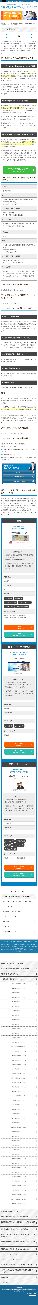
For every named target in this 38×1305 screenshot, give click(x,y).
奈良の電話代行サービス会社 (19, 1122)
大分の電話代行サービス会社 (19, 1190)
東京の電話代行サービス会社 (19, 1042)
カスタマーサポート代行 (9, 1254)
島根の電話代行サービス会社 (19, 1136)
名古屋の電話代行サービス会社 (18, 1096)
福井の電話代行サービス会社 (19, 1073)
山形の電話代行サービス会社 (19, 1010)
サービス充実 (19, 476)
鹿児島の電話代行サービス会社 (18, 1199)
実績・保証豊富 (19, 481)
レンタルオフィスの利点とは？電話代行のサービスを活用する (18, 1235)
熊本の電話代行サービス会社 (19, 1185)
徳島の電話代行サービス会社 (19, 1154)
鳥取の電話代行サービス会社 (19, 1131)
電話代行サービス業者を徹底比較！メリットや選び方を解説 (22, 1)
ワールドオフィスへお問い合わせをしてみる (19, 874)
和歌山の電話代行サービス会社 (18, 1127)
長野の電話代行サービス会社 (19, 1082)
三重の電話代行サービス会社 (19, 1100)
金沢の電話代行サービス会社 (19, 1069)
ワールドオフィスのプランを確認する (19, 867)
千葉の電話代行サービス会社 (19, 1037)
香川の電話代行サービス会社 (19, 1158)
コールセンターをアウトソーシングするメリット (16, 1264)
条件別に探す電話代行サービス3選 (12, 963)
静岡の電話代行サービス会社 (19, 1091)
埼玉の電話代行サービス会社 (19, 1033)
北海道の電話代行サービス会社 (18, 984)
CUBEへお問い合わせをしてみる (19, 634)
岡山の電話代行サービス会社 (19, 1140)
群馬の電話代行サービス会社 (19, 1028)
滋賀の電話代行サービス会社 (19, 1105)
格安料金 (19, 472)
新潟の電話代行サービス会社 (19, 1055)
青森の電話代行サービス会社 (19, 993)
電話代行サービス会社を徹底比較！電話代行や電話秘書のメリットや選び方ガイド (20, 1290)
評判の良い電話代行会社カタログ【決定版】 (17, 901)
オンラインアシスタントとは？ (11, 1259)
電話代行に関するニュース (9, 1211)
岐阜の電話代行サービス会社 (19, 1087)
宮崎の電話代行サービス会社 (19, 1194)
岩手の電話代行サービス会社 (19, 997)
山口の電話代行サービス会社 (19, 1149)
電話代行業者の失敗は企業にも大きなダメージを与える (18, 1242)
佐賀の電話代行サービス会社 (19, 1176)
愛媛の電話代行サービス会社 (19, 1163)
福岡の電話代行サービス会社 (19, 1172)
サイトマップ (5, 1282)
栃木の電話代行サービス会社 (19, 1024)
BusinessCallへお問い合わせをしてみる (19, 751)
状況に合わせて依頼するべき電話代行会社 (14, 1216)
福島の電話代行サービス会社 (19, 1015)
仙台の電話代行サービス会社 (19, 1001)
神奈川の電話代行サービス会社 (18, 1046)
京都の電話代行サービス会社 (19, 1109)
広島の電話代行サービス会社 (19, 1145)
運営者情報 (4, 1277)
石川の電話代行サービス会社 (19, 1064)
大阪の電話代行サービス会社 (19, 1113)
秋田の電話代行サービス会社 (19, 1006)
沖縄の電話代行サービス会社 (19, 1203)
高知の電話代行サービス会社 (19, 1167)
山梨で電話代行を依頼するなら (18, 1078)
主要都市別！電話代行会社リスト (11, 979)
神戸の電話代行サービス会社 (19, 1118)
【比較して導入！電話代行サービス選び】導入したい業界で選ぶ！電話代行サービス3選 (19, 169)
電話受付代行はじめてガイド (10, 974)
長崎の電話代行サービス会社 (19, 1181)
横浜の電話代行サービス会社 (19, 1051)
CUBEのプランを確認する (19, 627)
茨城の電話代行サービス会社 (19, 1019)
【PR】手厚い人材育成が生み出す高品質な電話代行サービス (17, 1271)
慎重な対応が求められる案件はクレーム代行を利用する (18, 1223)
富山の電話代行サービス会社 (19, 1060)
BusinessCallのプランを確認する (19, 744)
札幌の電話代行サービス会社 (19, 988)
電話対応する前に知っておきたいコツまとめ (15, 1249)
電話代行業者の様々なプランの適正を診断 (14, 1229)
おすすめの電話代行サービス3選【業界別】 (17, 896)
